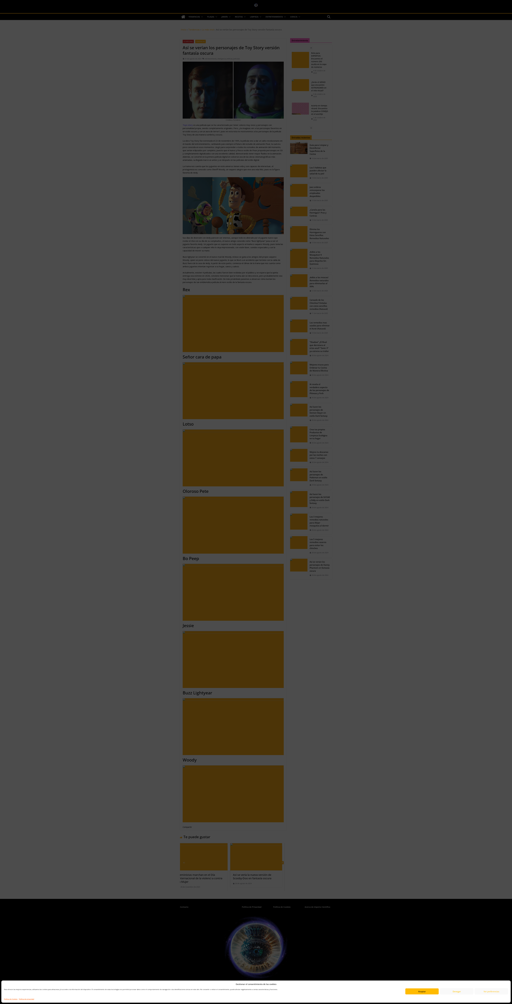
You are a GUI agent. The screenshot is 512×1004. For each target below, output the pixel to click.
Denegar (457, 991)
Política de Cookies (10, 999)
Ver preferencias (491, 991)
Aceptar (422, 991)
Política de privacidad (26, 999)
